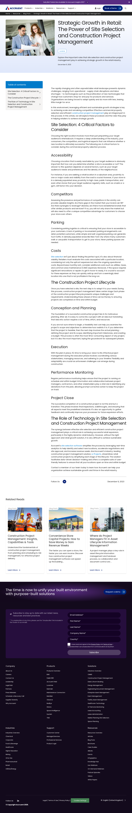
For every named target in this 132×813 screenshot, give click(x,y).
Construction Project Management (100, 678)
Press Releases (11, 692)
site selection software (71, 445)
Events (90, 754)
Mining (8, 754)
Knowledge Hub (93, 762)
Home (8, 14)
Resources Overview (95, 733)
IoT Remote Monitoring (96, 707)
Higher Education (12, 751)
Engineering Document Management (101, 689)
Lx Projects (96, 454)
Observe (50, 700)
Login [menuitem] (98, 8)
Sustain (49, 714)
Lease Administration (95, 714)
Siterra (49, 707)
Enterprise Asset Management (98, 692)
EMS (48, 674)
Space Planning (93, 721)
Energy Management (95, 685)
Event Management (95, 696)
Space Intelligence (53, 711)
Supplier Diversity (12, 700)
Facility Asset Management (97, 700)
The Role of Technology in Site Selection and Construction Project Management (21, 104)
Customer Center (53, 733)
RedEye (49, 703)
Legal (45, 800)
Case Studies (92, 747)
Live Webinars (92, 765)
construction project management (88, 113)
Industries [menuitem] (39, 8)
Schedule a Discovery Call (15, 696)
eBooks (90, 751)
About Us (9, 671)
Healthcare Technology (96, 703)
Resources (16, 14)
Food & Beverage (12, 744)
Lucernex (62, 51)
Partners (9, 689)
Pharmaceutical (11, 762)
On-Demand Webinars (96, 769)
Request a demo (113, 592)
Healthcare (10, 747)
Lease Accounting (94, 711)
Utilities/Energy (11, 769)
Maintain (50, 689)
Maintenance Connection (56, 692)
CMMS (90, 674)
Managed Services (53, 736)
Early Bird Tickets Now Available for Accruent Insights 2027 (64, 2)
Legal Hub (9, 685)
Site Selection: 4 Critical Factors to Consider (23, 92)
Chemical (9, 736)
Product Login (51, 744)
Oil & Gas (9, 758)
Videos (90, 776)
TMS (48, 718)
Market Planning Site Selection (98, 718)
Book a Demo (111, 8)
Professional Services (54, 740)
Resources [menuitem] (60, 8)
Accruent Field (52, 682)
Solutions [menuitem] (49, 8)
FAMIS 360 (50, 678)
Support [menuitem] (71, 8)
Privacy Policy (95, 644)
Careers (8, 674)
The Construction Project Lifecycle (23, 97)
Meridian (50, 696)
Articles (90, 736)
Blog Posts (27, 14)
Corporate (9, 740)
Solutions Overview (94, 671)
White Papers (92, 780)
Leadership (9, 682)
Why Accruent (11, 703)
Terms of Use (107, 644)
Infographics (92, 758)
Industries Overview (13, 733)
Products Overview (53, 671)
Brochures (91, 744)
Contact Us (10, 678)
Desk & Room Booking (95, 682)
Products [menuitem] (28, 8)
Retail (8, 765)
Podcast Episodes (94, 772)
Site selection (57, 256)
